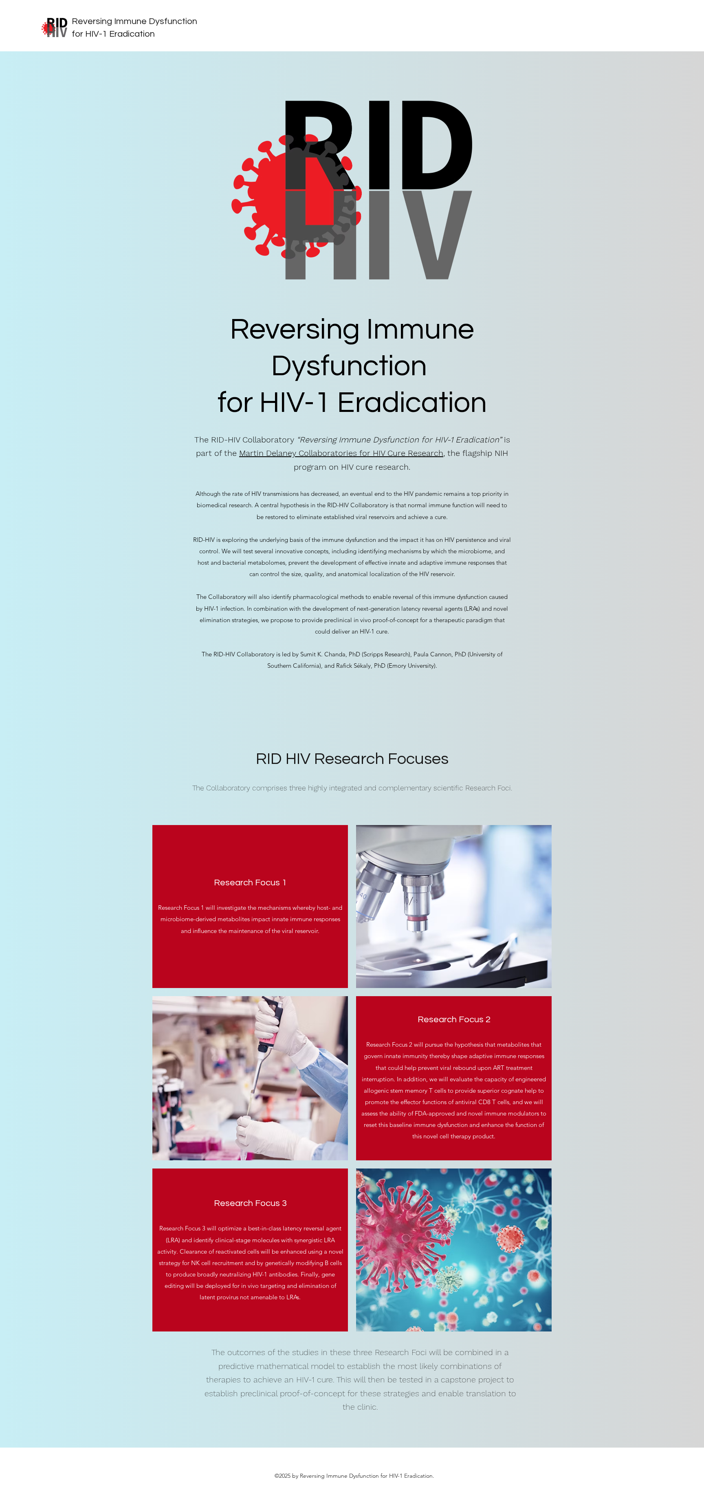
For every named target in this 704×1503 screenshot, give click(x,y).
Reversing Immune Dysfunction (134, 21)
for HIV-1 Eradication (113, 34)
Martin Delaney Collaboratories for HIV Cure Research (341, 453)
